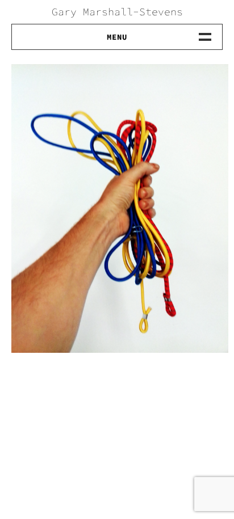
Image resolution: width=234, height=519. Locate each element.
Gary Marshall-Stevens (117, 11)
